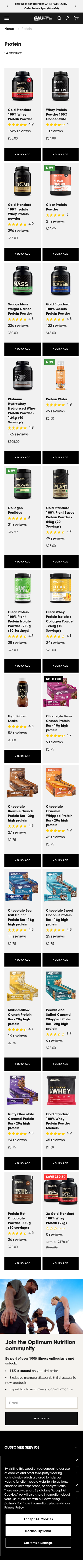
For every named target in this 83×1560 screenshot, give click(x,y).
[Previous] (7, 6)
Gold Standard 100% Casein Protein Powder (58, 309)
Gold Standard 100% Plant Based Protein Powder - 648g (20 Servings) (60, 517)
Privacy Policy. (14, 1507)
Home (9, 29)
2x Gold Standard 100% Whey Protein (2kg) (60, 1218)
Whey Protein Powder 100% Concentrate (57, 114)
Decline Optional (38, 1531)
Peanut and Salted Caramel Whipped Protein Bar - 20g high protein (59, 1019)
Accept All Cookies (38, 1519)
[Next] (76, 6)
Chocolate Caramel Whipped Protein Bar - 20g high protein (59, 815)
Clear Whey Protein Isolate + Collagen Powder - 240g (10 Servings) (60, 621)
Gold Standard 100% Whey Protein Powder (20, 114)
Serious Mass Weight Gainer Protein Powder (20, 309)
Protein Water (56, 399)
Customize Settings (38, 1543)
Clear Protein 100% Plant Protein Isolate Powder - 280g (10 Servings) (19, 621)
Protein (27, 29)
